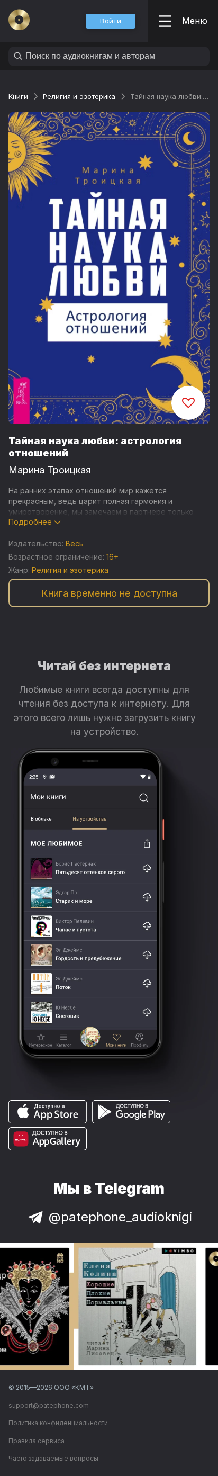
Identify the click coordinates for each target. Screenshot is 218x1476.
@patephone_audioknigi (120, 1217)
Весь (75, 543)
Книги (18, 96)
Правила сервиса (36, 1441)
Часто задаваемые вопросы (53, 1458)
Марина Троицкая (49, 469)
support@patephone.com (48, 1405)
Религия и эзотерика (79, 96)
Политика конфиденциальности (58, 1423)
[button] (110, 21)
